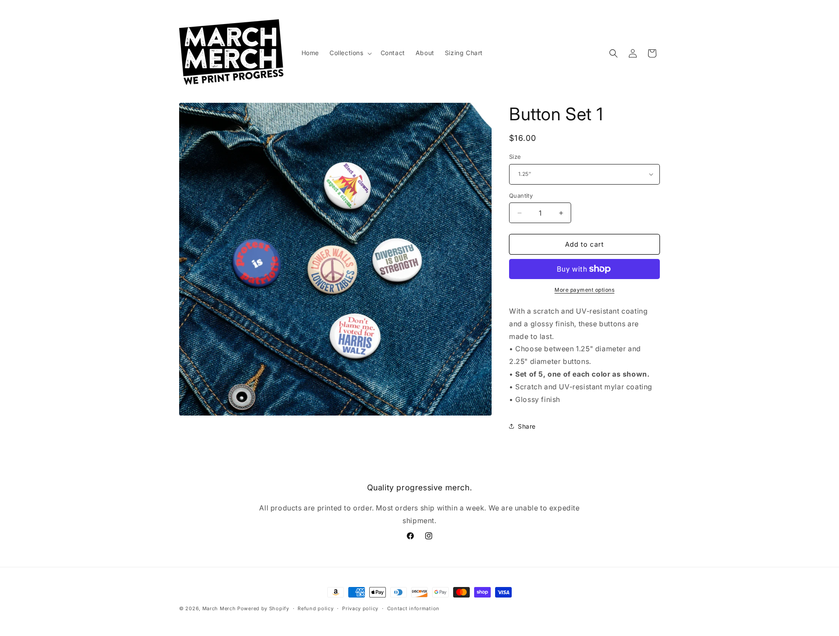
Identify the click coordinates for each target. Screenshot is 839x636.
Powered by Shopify (263, 608)
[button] (349, 53)
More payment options (584, 290)
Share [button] (527, 426)
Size (515, 156)
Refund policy (315, 608)
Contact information (413, 608)
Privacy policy (360, 608)
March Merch (219, 608)
